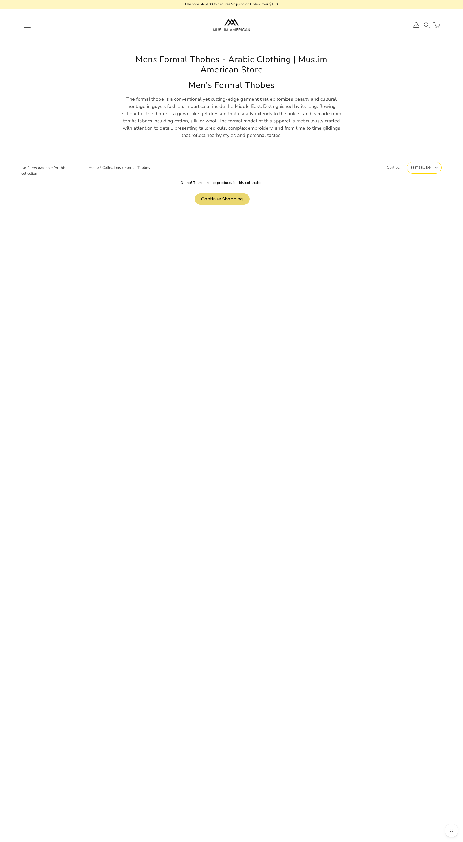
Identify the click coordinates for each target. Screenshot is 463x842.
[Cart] (437, 25)
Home (93, 167)
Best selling (421, 167)
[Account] (416, 25)
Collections (111, 167)
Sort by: (393, 167)
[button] (427, 25)
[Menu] (27, 25)
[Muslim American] (231, 25)
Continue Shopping (222, 199)
